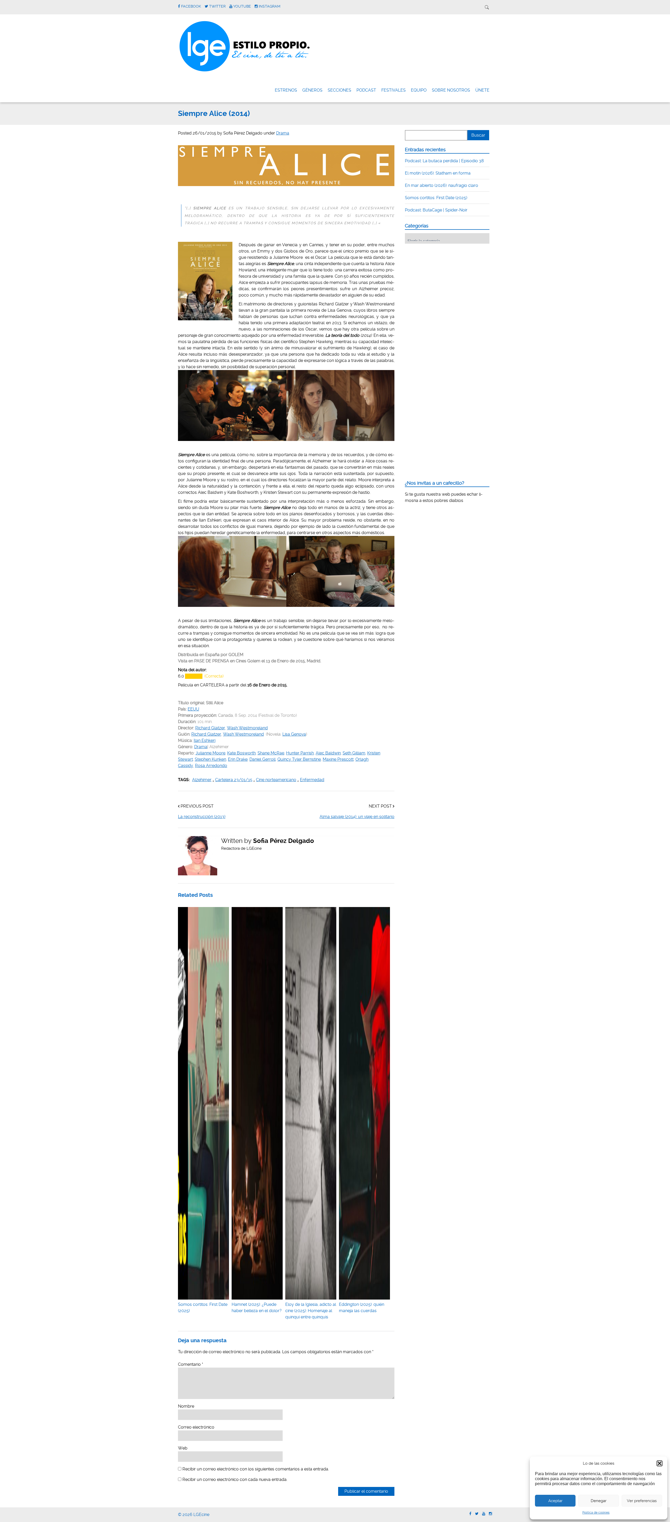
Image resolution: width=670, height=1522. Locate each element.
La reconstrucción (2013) (201, 816)
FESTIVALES (393, 90)
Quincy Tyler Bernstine (299, 759)
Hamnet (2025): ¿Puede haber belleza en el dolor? (257, 1307)
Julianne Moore (210, 753)
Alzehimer (201, 779)
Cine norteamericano (276, 779)
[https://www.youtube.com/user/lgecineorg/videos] (483, 1514)
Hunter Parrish (300, 753)
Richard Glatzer (210, 727)
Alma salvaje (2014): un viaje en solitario (357, 816)
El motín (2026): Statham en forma (438, 173)
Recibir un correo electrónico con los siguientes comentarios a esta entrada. (255, 1469)
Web (182, 1448)
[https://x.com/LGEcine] (476, 1514)
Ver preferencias (642, 1500)
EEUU (193, 709)
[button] (659, 1463)
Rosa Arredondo (211, 765)
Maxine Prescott (338, 759)
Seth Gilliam (354, 753)
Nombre (186, 1406)
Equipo (419, 90)
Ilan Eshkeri (204, 740)
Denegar (598, 1500)
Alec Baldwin (328, 753)
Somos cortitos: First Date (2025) (202, 1307)
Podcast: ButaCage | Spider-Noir (436, 210)
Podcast (366, 90)
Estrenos (286, 90)
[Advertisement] (444, 280)
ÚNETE (482, 90)
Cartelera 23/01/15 (233, 779)
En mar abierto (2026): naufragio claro (441, 185)
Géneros (312, 90)
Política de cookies (596, 1512)
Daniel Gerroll (262, 759)
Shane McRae (271, 753)
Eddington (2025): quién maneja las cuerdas (361, 1307)
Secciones (339, 90)
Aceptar (555, 1500)
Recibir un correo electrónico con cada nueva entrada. (234, 1479)
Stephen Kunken (210, 759)
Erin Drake (238, 759)
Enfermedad (312, 779)
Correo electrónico (196, 1427)
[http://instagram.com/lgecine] (490, 1514)
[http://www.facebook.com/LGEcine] (470, 1514)
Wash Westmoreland (247, 727)
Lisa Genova (294, 734)
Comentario (190, 1364)
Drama (282, 133)
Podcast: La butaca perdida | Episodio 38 (444, 160)
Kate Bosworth (241, 753)
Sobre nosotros (451, 90)
